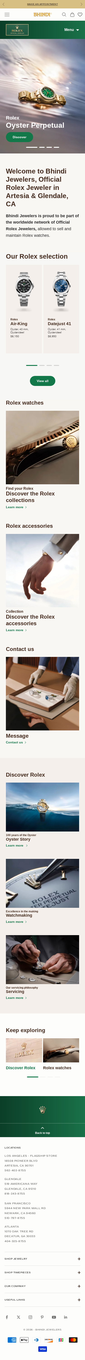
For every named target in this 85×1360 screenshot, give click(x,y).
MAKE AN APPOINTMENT (42, 4)
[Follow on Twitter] (18, 1317)
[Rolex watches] (61, 1050)
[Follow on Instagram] (30, 1317)
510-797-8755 (15, 1218)
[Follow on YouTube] (54, 1317)
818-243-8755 (15, 1193)
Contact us (14, 742)
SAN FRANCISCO (18, 1203)
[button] (31, 147)
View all (43, 381)
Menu (69, 30)
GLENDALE (13, 1179)
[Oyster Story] (42, 807)
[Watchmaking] (42, 883)
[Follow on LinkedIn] (65, 1317)
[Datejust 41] (61, 291)
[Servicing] (42, 959)
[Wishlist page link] (80, 14)
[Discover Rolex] (24, 1050)
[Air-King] (24, 291)
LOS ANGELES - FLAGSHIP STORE (31, 1156)
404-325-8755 (15, 1241)
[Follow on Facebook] (7, 1317)
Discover (19, 137)
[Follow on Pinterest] (42, 1317)
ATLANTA (12, 1226)
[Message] (42, 693)
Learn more (14, 507)
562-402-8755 (15, 1170)
